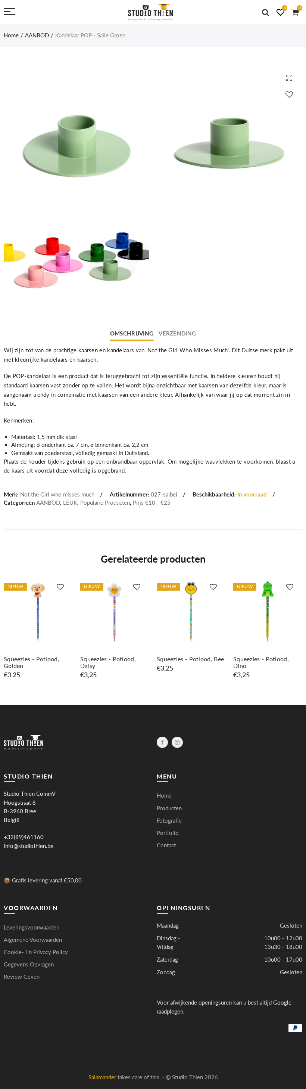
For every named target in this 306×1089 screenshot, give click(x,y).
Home (11, 35)
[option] (38, 628)
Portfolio (168, 833)
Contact (166, 845)
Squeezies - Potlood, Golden (31, 662)
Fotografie (169, 820)
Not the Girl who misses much (57, 494)
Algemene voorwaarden (33, 940)
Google (282, 1002)
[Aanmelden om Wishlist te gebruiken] (289, 94)
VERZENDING (177, 333)
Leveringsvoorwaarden (31, 927)
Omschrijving (131, 333)
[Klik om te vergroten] (289, 77)
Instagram (177, 742)
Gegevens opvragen (29, 964)
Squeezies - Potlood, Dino (261, 662)
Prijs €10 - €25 (152, 502)
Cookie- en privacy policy (36, 952)
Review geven (22, 977)
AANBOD (37, 35)
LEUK (70, 502)
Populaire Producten (105, 502)
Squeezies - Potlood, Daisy (108, 662)
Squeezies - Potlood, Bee (190, 659)
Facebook (162, 742)
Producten (169, 808)
